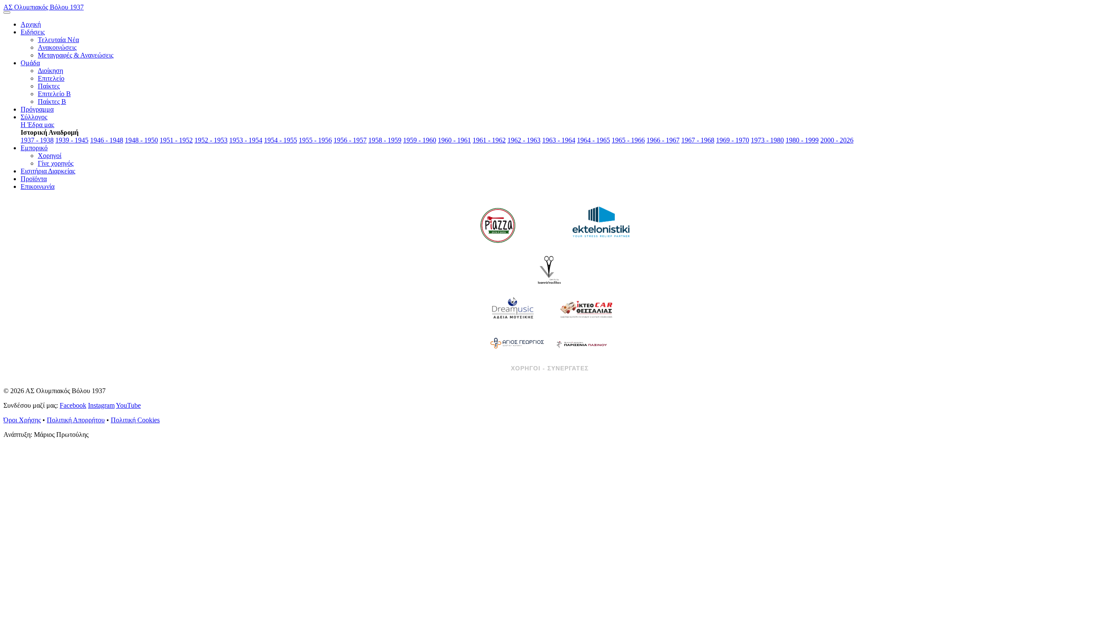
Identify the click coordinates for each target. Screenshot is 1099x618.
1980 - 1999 (802, 140)
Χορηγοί (49, 155)
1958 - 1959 (384, 140)
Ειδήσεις (33, 32)
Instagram (101, 405)
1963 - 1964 (558, 140)
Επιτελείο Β (54, 93)
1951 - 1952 (176, 140)
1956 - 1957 (350, 140)
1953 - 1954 (245, 140)
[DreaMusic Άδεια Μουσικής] (513, 309)
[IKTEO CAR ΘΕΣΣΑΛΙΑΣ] (586, 309)
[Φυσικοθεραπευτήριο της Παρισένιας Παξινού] (582, 343)
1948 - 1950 (141, 140)
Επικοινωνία (38, 186)
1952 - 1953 (211, 140)
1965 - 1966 (628, 140)
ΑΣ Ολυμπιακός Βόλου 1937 (43, 7)
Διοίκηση (50, 70)
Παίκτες (49, 86)
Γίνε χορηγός (55, 163)
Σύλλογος (34, 117)
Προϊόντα (34, 178)
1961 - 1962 (489, 140)
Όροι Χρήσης (22, 420)
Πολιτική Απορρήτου (76, 420)
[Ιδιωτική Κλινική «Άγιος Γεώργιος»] (517, 343)
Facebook (73, 405)
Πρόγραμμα (37, 109)
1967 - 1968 (697, 140)
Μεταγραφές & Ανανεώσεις (75, 55)
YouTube (128, 405)
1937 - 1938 (37, 140)
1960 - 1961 (454, 140)
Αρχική (31, 24)
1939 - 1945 (71, 140)
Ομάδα (30, 63)
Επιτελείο (51, 78)
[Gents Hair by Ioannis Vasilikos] (549, 270)
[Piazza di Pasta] (498, 225)
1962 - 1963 (523, 140)
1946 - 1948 (106, 140)
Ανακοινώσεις (57, 47)
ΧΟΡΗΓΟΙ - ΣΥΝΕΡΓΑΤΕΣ (550, 368)
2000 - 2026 (836, 140)
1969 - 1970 (732, 140)
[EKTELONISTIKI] (601, 225)
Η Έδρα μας (37, 124)
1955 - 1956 (315, 140)
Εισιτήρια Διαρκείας (48, 171)
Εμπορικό (34, 147)
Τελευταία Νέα (58, 39)
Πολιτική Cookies (135, 420)
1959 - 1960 (419, 140)
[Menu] (6, 12)
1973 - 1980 (767, 140)
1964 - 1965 (593, 140)
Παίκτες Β (52, 101)
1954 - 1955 (280, 140)
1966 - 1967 (663, 140)
